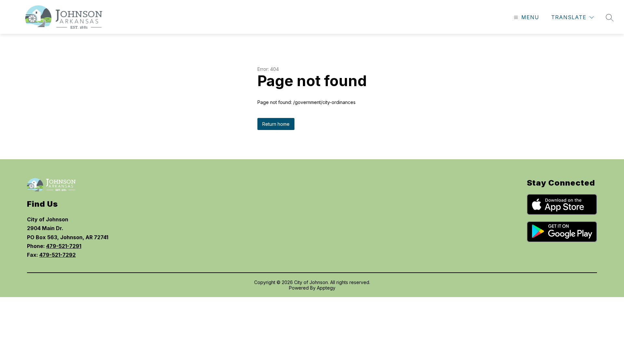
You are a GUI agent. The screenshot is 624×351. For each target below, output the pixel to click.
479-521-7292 (57, 255)
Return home (276, 124)
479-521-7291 (63, 246)
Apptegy (326, 288)
